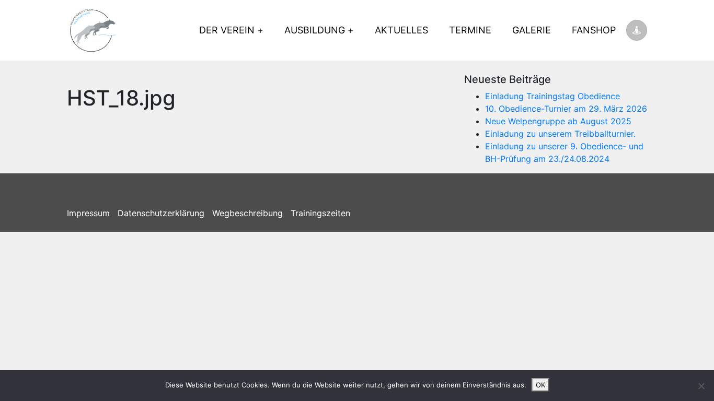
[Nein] (701, 386)
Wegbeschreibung (247, 213)
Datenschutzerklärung (161, 213)
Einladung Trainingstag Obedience (552, 96)
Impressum (88, 213)
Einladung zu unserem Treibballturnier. (560, 133)
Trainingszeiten (320, 213)
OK (540, 385)
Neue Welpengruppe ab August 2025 (558, 121)
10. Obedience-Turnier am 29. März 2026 (566, 108)
